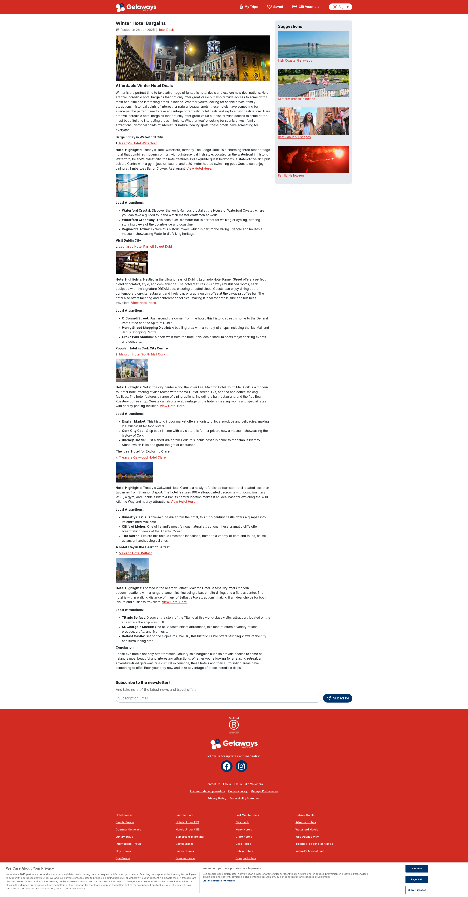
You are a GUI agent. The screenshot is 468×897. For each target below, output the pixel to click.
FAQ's (227, 784)
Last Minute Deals (247, 815)
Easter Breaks (185, 851)
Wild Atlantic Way (307, 836)
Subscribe (340, 698)
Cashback (242, 822)
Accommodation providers (207, 791)
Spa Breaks (123, 858)
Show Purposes (416, 889)
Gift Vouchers (309, 7)
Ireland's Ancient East (309, 851)
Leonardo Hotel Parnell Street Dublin (146, 246)
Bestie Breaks (184, 843)
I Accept (417, 868)
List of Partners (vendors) (219, 880)
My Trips (251, 7)
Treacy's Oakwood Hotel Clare (142, 457)
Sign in (344, 7)
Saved (278, 7)
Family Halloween (291, 175)
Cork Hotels (243, 843)
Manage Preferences (264, 791)
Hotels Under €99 (187, 822)
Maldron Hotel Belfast (135, 553)
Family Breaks (125, 822)
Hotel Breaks (124, 815)
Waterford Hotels (306, 829)
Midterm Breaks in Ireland (296, 99)
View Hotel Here (198, 168)
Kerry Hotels (244, 829)
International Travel (128, 843)
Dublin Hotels (244, 851)
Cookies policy (238, 791)
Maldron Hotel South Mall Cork (142, 354)
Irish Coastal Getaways (295, 60)
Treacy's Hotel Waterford (137, 143)
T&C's (238, 784)
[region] (234, 879)
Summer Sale (184, 815)
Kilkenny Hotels (305, 822)
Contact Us (212, 784)
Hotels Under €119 (187, 829)
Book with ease (185, 858)
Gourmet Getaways (128, 829)
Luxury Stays (124, 836)
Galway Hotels (304, 815)
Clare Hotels (244, 836)
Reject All (416, 879)
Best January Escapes (294, 137)
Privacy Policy (216, 798)
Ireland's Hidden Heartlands (314, 843)
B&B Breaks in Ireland (190, 836)
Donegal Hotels (246, 858)
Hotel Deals (166, 30)
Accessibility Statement (245, 798)
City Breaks (123, 851)
